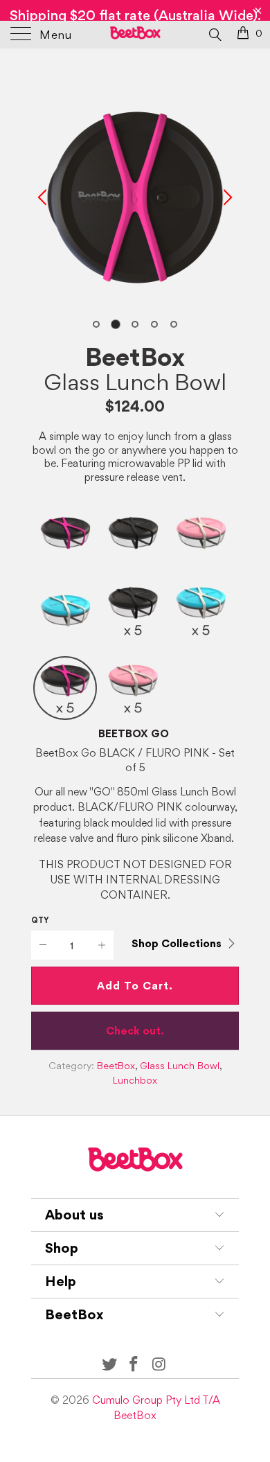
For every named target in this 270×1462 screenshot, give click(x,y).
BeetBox (135, 357)
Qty (40, 920)
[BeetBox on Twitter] (109, 1364)
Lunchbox (135, 1080)
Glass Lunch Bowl (135, 382)
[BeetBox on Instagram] (159, 1364)
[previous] (44, 197)
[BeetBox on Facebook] (134, 1364)
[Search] (214, 34)
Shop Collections (177, 943)
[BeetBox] (135, 35)
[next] (226, 197)
